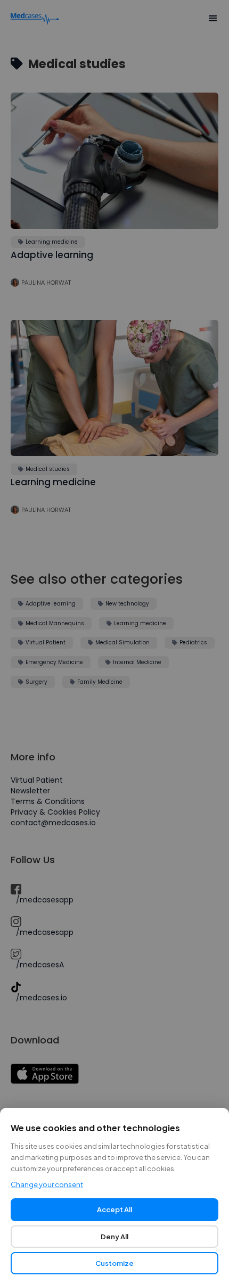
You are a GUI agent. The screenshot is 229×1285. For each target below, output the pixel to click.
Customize (114, 1263)
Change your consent (47, 1184)
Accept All (114, 1209)
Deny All (114, 1236)
